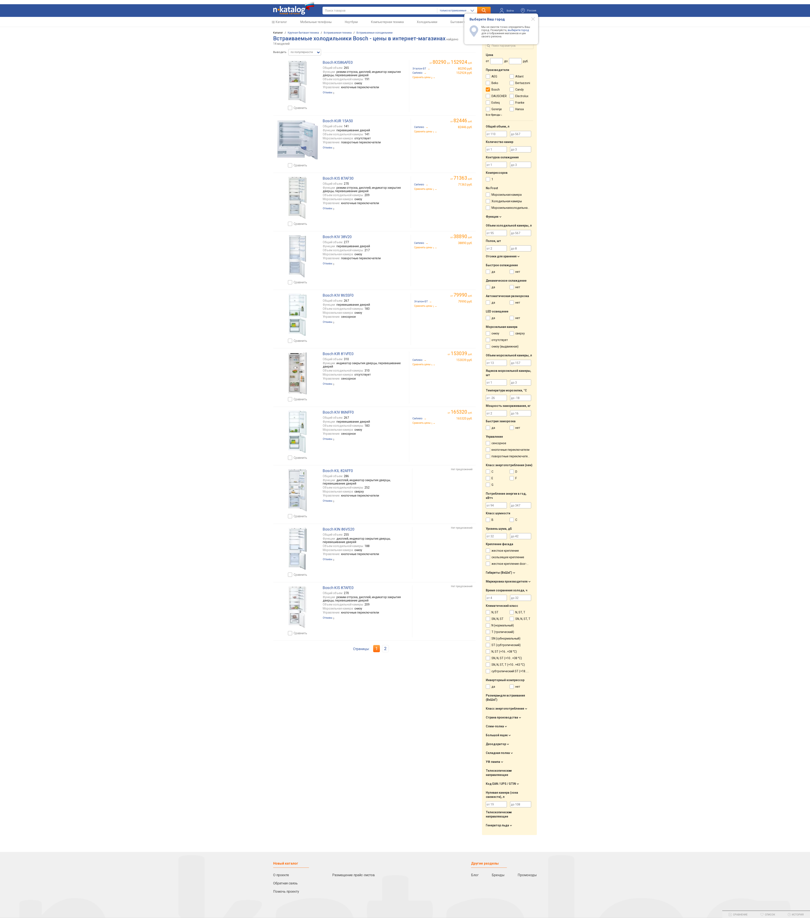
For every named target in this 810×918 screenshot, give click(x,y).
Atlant (519, 76)
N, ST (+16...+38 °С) (504, 651)
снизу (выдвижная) (504, 346)
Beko (494, 83)
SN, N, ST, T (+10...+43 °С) (508, 664)
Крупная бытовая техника (303, 32)
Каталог (281, 22)
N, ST (494, 612)
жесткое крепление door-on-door (514, 563)
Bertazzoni (522, 83)
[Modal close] (530, 19)
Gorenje (496, 109)
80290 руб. (465, 68)
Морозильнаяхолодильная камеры (516, 207)
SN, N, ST (497, 619)
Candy (519, 89)
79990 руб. (465, 301)
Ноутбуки (351, 22)
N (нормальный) (502, 625)
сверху (520, 333)
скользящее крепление (507, 557)
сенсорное (498, 443)
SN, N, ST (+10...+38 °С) (506, 658)
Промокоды (527, 875)
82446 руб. (465, 127)
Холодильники (427, 22)
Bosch (495, 89)
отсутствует (499, 340)
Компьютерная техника (387, 22)
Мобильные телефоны (316, 22)
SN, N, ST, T (522, 619)
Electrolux (521, 96)
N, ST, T (520, 612)
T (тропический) (502, 632)
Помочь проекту (286, 891)
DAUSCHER (499, 96)
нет (517, 271)
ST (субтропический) (506, 645)
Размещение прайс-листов (353, 875)
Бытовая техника (462, 22)
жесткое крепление (505, 550)
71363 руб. (465, 184)
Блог (475, 875)
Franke (519, 102)
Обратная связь (285, 883)
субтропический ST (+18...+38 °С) (514, 671)
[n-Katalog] (293, 8)
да (493, 271)
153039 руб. (464, 360)
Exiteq (495, 102)
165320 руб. (464, 418)
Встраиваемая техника (338, 32)
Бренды (498, 875)
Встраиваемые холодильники (374, 32)
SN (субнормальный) (505, 638)
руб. (463, 121)
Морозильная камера (506, 194)
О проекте (281, 875)
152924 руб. (464, 73)
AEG (494, 76)
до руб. (452, 62)
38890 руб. (465, 243)
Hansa (519, 109)
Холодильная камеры (506, 201)
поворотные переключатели (511, 456)
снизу (495, 333)
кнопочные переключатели (510, 449)
